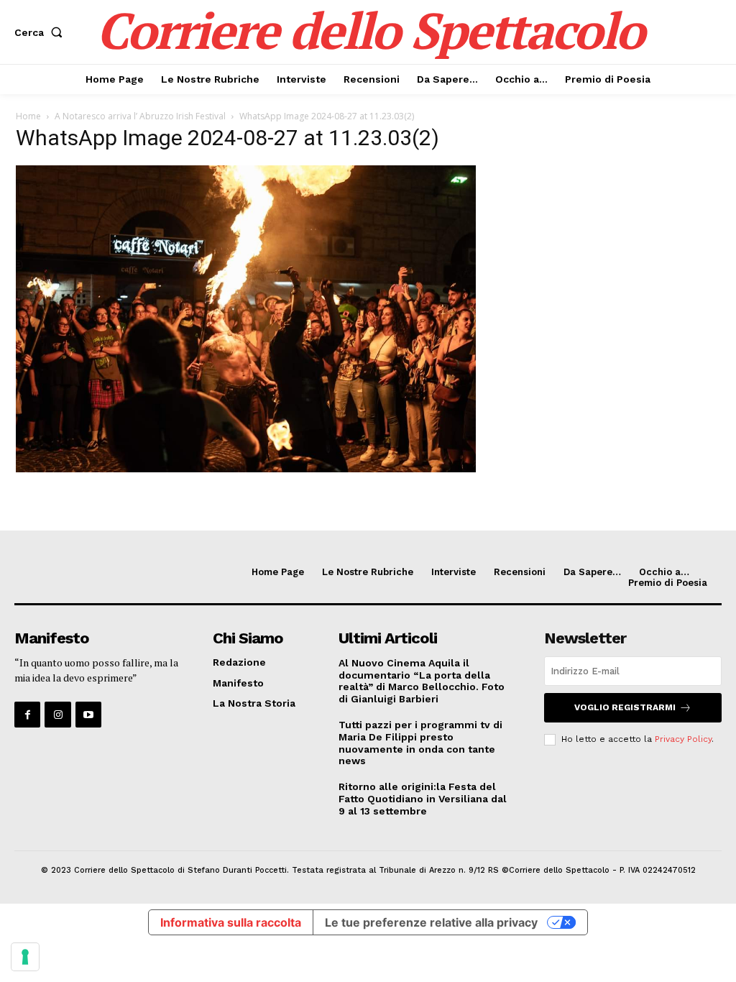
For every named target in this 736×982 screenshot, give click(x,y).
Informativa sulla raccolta (230, 922)
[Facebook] (27, 715)
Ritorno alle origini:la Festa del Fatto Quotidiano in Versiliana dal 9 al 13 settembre (423, 799)
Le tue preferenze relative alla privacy (431, 922)
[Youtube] (88, 715)
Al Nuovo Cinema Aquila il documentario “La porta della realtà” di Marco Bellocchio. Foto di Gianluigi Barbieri (422, 681)
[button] (41, 32)
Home (28, 116)
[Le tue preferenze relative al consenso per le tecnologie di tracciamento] (25, 956)
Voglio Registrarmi (625, 707)
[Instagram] (57, 715)
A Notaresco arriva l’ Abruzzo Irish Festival (140, 116)
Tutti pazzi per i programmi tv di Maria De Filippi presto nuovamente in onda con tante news (420, 742)
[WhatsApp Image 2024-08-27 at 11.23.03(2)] (246, 468)
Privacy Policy (683, 739)
